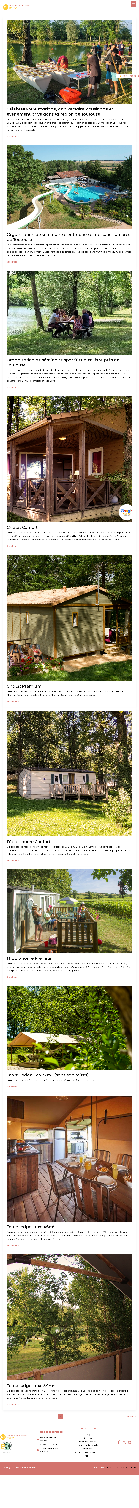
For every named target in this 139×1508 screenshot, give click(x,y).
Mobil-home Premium (30, 958)
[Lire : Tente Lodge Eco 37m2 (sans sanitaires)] (69, 1027)
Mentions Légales (87, 1441)
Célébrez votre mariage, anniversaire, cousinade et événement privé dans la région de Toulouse (60, 112)
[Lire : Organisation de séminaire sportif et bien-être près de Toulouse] (69, 312)
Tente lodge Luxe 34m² (31, 1385)
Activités (88, 1438)
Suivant (131, 1416)
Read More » (13, 136)
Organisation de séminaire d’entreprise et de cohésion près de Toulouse (68, 237)
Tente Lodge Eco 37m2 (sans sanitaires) (48, 1075)
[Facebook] (118, 1442)
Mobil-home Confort (28, 841)
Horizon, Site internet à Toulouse (121, 1467)
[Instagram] (130, 1442)
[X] (124, 1442)
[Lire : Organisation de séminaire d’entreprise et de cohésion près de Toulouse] (69, 187)
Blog (88, 1434)
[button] (51, 1439)
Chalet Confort (22, 527)
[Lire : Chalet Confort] (69, 459)
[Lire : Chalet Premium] (69, 618)
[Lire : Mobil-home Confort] (69, 773)
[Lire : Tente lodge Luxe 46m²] (69, 1158)
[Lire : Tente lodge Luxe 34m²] (69, 1317)
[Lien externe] (127, 512)
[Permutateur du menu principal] (133, 4)
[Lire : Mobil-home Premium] (69, 911)
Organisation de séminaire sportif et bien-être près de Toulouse (63, 362)
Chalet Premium (24, 686)
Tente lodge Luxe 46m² (31, 1226)
